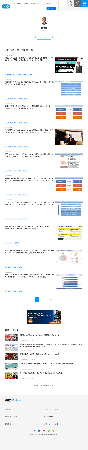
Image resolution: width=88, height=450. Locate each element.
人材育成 (18, 74)
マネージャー (9, 243)
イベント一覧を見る (44, 385)
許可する (51, 8)
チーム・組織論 (27, 74)
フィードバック (23, 98)
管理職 (17, 243)
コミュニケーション (10, 98)
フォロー (44, 37)
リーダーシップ (9, 74)
